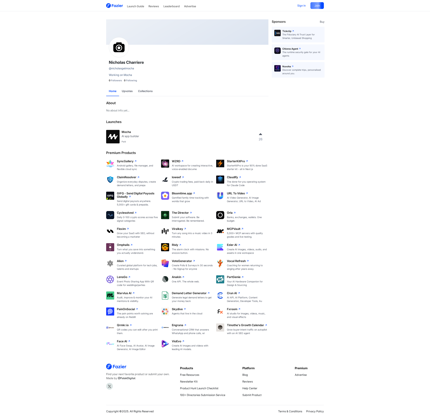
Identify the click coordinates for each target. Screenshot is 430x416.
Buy (322, 21)
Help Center (249, 388)
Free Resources (189, 374)
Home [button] (112, 91)
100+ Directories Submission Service (202, 395)
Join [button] (317, 5)
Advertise (190, 6)
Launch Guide (135, 6)
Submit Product (252, 395)
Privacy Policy (315, 411)
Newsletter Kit (189, 381)
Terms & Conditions (290, 411)
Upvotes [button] (127, 91)
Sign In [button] (301, 5)
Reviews (153, 6)
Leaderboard (171, 6)
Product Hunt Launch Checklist (199, 388)
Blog (245, 374)
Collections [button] (145, 91)
